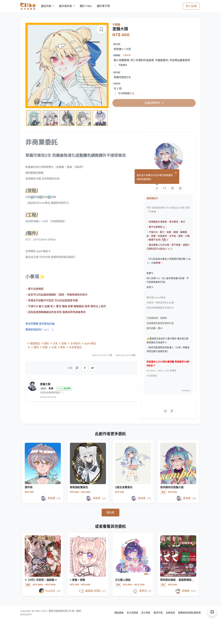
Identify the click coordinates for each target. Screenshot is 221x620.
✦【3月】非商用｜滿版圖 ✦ (41, 579)
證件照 (29, 487)
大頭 (54, 347)
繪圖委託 (35, 343)
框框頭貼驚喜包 (79, 487)
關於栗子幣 (100, 6)
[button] (212, 611)
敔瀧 (51, 388)
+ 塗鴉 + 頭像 (77, 579)
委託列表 (44, 6)
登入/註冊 (191, 6)
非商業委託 (75, 347)
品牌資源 (171, 612)
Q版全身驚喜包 (124, 487)
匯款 (36, 347)
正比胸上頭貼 (123, 579)
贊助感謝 (119, 612)
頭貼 (46, 343)
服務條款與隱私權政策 (189, 612)
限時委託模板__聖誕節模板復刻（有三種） (185, 579)
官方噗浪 (146, 612)
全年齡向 (75, 343)
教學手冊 (158, 612)
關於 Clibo (83, 6)
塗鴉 (64, 343)
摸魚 (62, 347)
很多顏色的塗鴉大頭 (171, 487)
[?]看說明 (127, 55)
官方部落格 (133, 612)
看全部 (110, 512)
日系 (55, 343)
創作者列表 (63, 6)
